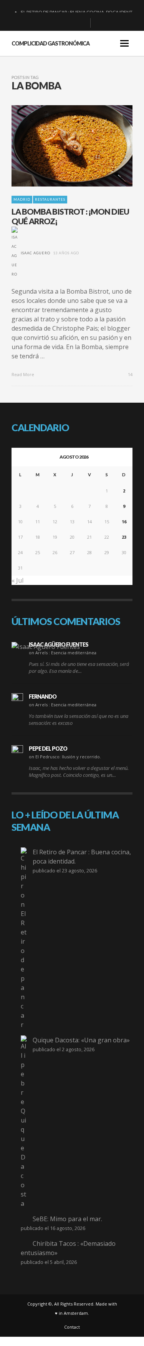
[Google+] (57, 23)
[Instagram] (69, 23)
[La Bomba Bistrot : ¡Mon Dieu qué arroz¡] (60, 146)
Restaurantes (50, 199)
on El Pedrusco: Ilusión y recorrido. (65, 757)
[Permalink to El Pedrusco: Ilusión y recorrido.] (17, 751)
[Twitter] (81, 23)
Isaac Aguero (35, 253)
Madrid (21, 199)
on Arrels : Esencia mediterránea (62, 652)
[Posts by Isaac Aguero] (15, 253)
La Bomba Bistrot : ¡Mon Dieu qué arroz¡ (70, 216)
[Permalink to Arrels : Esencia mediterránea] (46, 646)
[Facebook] (44, 23)
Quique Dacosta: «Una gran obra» (81, 1040)
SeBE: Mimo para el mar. (67, 1219)
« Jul (17, 580)
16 (124, 521)
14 (129, 374)
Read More (23, 374)
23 (124, 537)
